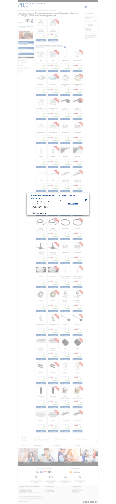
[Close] (89, 193)
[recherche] (86, 200)
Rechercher (73, 203)
